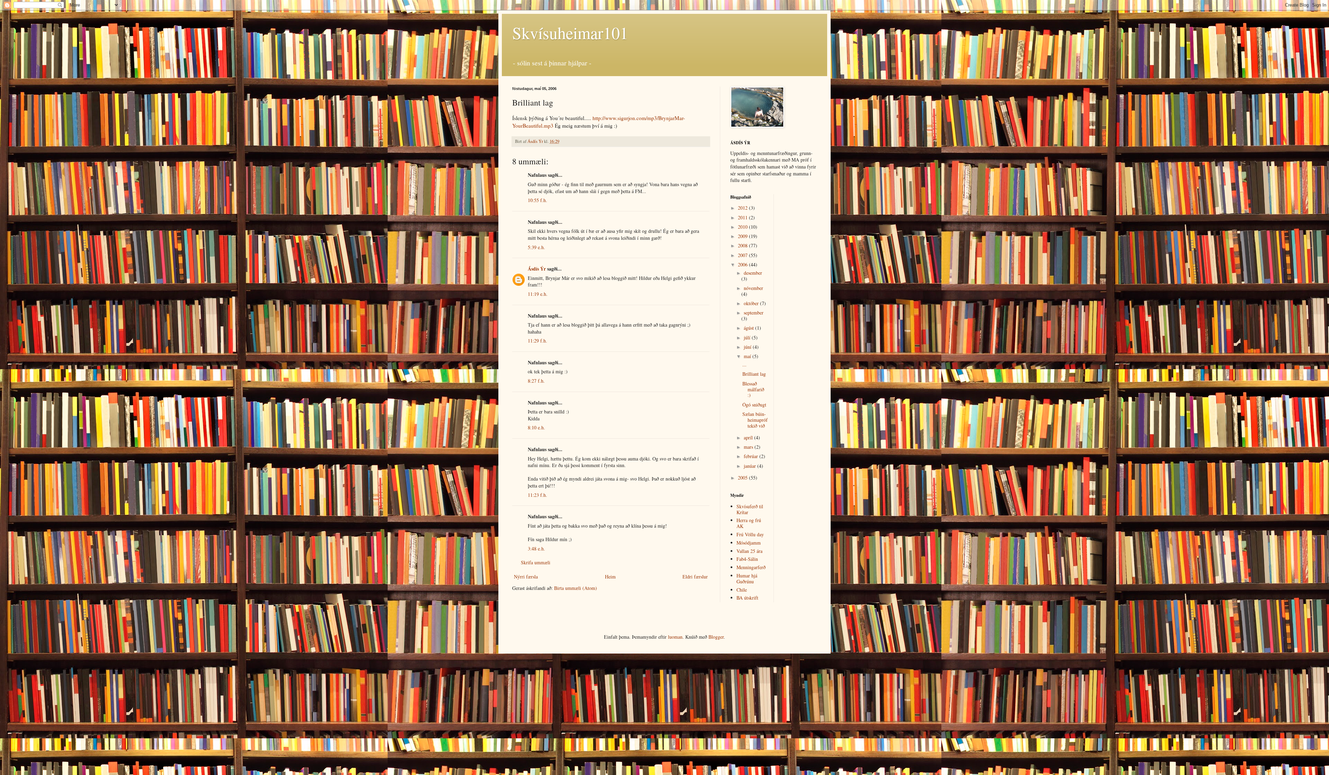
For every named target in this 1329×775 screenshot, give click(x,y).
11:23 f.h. (537, 495)
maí (748, 356)
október (752, 303)
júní (748, 347)
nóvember (753, 288)
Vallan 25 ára (749, 551)
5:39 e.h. (536, 247)
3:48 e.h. (536, 548)
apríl (749, 437)
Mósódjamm (748, 542)
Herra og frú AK (748, 523)
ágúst (749, 328)
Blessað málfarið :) (753, 389)
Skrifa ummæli (535, 562)
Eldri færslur (695, 576)
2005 (743, 477)
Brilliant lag (754, 374)
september (753, 312)
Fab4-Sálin (747, 559)
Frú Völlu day (750, 534)
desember (753, 273)
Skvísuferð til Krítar (749, 509)
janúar (750, 466)
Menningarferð (751, 567)
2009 (743, 236)
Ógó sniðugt (754, 404)
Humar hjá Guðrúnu (746, 578)
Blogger (716, 636)
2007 (743, 255)
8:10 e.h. (536, 427)
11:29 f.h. (537, 340)
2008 (743, 245)
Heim (610, 576)
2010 (743, 227)
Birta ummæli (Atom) (575, 588)
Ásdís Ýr (537, 268)
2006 (743, 264)
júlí (748, 337)
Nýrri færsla (526, 576)
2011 (743, 217)
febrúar (751, 456)
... (744, 364)
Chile (741, 589)
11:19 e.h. (538, 294)
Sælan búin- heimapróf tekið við (755, 420)
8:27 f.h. (536, 380)
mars (749, 447)
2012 (743, 207)
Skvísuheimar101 (570, 32)
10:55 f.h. (537, 200)
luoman (675, 636)
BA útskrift (747, 597)
